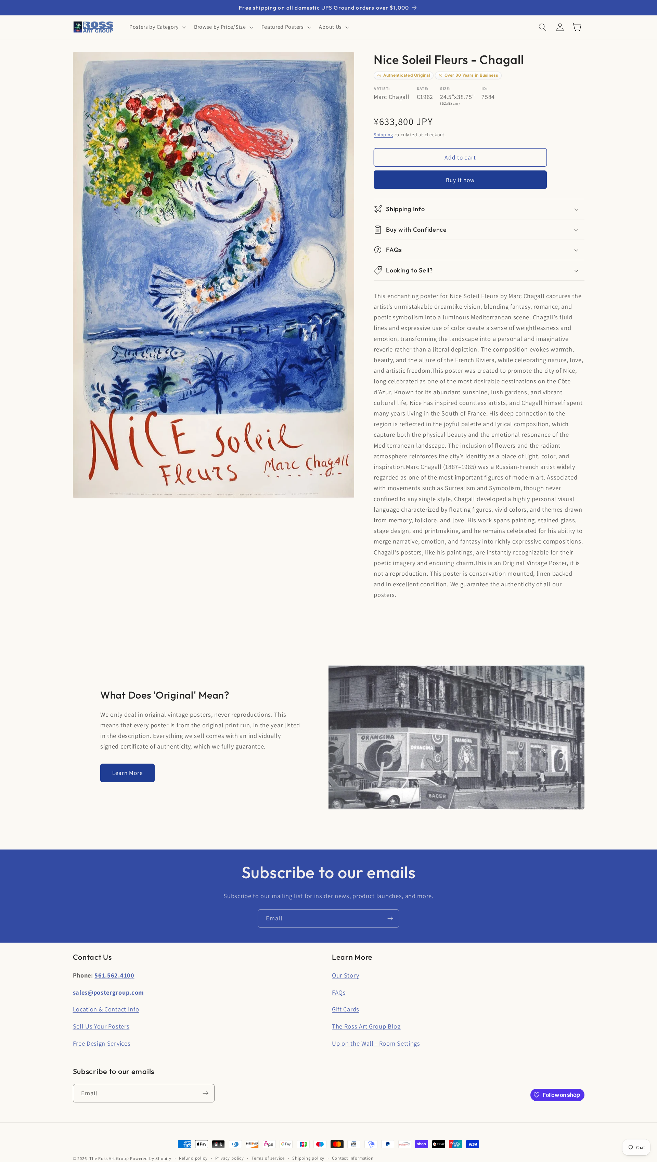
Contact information (352, 1158)
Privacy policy (229, 1158)
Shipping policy (308, 1158)
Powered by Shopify (150, 1158)
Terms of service (268, 1158)
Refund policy (193, 1158)
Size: (445, 88)
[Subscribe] (390, 918)
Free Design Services (102, 1043)
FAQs (339, 992)
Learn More (127, 773)
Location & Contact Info (106, 1009)
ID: (484, 88)
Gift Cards (345, 1009)
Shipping (383, 135)
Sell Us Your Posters (101, 1026)
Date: (423, 88)
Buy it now (460, 180)
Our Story (345, 975)
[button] (157, 27)
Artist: (382, 88)
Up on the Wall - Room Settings (376, 1043)
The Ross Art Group (109, 1158)
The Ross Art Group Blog (366, 1026)
